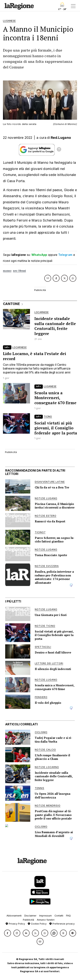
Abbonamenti (14, 915)
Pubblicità (28, 919)
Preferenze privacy (63, 923)
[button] (7, 933)
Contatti (59, 915)
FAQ (68, 915)
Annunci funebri (46, 919)
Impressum (45, 915)
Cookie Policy (38, 923)
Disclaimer (30, 915)
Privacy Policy (16, 923)
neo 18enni (19, 270)
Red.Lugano (61, 138)
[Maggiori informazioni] (59, 150)
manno (7, 270)
